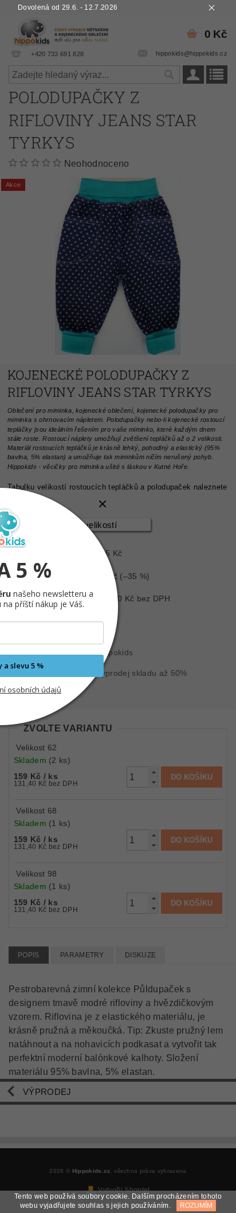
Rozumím (196, 1206)
